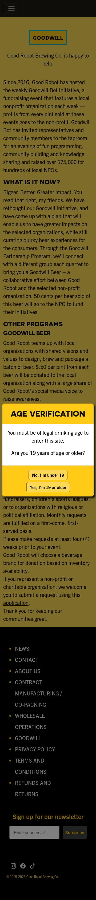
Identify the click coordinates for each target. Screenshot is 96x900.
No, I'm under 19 (48, 475)
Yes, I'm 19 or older (48, 487)
